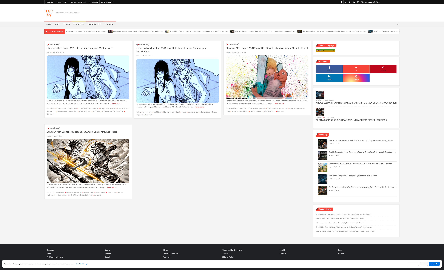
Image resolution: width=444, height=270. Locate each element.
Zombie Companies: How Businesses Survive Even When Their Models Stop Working (362, 152)
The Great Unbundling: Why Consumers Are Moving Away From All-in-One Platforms (318, 31)
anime (138, 112)
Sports (107, 250)
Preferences (413, 264)
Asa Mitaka (51, 108)
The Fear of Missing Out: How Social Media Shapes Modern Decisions (351, 120)
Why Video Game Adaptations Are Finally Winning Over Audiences (122, 31)
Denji (178, 112)
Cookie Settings (81, 264)
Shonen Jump (205, 112)
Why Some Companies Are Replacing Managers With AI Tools (381, 31)
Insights (66, 24)
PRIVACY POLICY (61, 2)
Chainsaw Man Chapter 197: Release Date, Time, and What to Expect (80, 48)
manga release (193, 112)
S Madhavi (319, 100)
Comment (50, 114)
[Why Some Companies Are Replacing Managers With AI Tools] (354, 31)
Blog (57, 24)
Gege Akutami (88, 192)
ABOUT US (49, 2)
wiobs (49, 52)
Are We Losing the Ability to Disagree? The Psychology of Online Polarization (356, 103)
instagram (356, 79)
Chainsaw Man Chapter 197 (67, 108)
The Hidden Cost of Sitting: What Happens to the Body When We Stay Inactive (183, 31)
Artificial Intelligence (55, 257)
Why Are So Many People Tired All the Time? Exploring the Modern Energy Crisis (249, 31)
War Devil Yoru (269, 111)
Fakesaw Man (122, 108)
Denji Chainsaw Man (107, 108)
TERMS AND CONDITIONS (78, 2)
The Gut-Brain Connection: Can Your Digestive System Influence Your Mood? (343, 214)
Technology (78, 24)
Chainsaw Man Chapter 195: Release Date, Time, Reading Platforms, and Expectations (171, 50)
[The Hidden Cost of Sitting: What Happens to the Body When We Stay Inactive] (151, 31)
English (321, 50)
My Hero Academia (62, 195)
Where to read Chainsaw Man (112, 111)
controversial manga (73, 192)
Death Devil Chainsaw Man (88, 108)
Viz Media (96, 111)
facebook (329, 70)
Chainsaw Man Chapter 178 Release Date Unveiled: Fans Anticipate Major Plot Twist (267, 48)
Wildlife (108, 253)
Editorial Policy (107, 2)
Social (107, 257)
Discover (109, 24)
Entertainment (94, 24)
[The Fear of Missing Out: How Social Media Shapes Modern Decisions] (320, 112)
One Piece (74, 195)
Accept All (434, 264)
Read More (116, 103)
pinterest (383, 70)
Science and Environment (232, 250)
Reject (424, 264)
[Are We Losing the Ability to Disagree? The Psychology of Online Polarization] (320, 94)
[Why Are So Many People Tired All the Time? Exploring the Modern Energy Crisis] (216, 31)
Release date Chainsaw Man (67, 111)
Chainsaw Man (168, 112)
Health (282, 250)
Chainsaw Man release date (277, 108)
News (165, 250)
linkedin (329, 79)
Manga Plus (112, 192)
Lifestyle (225, 253)
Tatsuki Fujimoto (85, 111)
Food (340, 250)
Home (48, 24)
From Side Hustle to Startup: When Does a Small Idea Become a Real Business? (360, 163)
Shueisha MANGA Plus (240, 111)
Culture (283, 253)
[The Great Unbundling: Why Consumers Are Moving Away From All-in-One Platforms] (283, 31)
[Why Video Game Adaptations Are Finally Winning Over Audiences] (94, 31)
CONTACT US (93, 2)
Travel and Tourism (170, 253)
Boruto (49, 192)
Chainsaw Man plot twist (257, 108)
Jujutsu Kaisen (100, 192)
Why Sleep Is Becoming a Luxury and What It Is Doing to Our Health (65, 31)
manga (184, 112)
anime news (147, 112)
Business (50, 250)
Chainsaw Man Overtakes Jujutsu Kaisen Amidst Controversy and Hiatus (82, 132)
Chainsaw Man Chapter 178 (236, 108)
